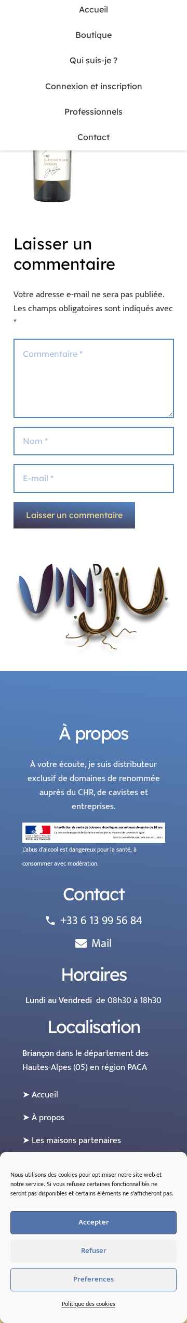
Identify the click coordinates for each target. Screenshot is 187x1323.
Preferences (93, 1279)
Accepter (93, 1222)
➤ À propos (43, 1117)
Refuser (93, 1250)
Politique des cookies (88, 1304)
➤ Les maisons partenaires (71, 1140)
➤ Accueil (40, 1095)
